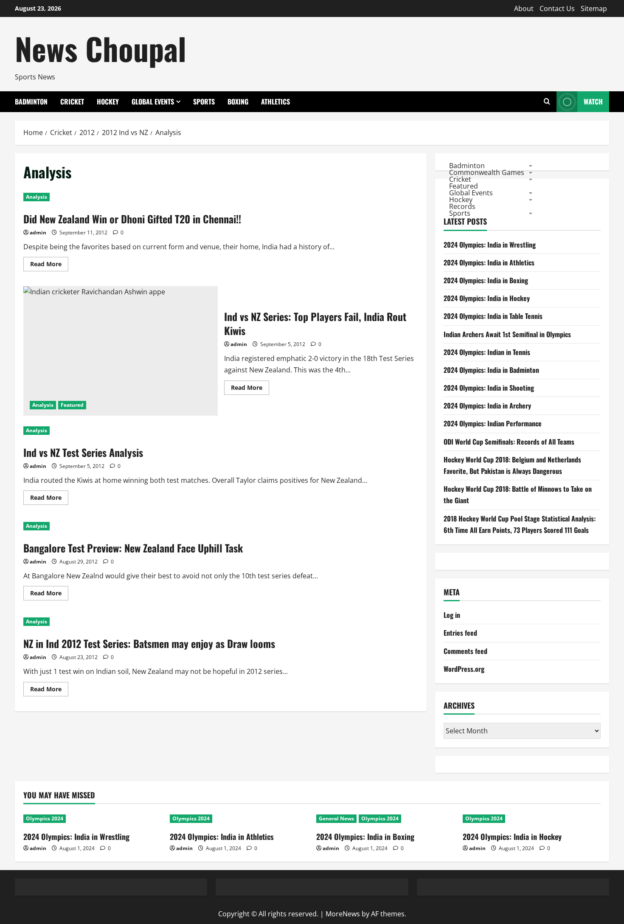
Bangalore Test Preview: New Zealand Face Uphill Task (133, 547)
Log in (452, 615)
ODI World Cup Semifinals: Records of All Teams (509, 442)
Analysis (36, 196)
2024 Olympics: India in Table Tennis (493, 316)
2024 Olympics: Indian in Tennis (487, 352)
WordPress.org (464, 669)
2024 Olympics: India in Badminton (491, 370)
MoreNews (343, 913)
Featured (72, 404)
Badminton (31, 101)
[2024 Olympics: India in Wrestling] (92, 818)
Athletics (275, 101)
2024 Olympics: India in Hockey (487, 298)
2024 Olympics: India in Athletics (489, 262)
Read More (49, 265)
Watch (593, 101)
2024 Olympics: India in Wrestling (490, 244)
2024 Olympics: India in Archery (487, 405)
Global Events (153, 101)
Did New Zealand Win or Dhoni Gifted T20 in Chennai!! (132, 218)
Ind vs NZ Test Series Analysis (83, 452)
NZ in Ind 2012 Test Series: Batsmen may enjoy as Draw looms (149, 643)
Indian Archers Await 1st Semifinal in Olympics (507, 334)
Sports (204, 101)
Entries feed (460, 633)
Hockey (108, 101)
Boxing (238, 101)
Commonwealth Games (486, 172)
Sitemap (594, 8)
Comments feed (465, 651)
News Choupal (100, 48)
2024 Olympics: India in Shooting (489, 388)
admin (38, 232)
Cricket (72, 101)
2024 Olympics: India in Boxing (486, 280)
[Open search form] (547, 101)
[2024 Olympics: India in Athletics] (239, 818)
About (524, 8)
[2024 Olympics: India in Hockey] (532, 818)
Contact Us (557, 8)
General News (336, 818)
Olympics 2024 (44, 818)
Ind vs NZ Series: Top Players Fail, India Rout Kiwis (120, 351)
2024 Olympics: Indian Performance (493, 423)
